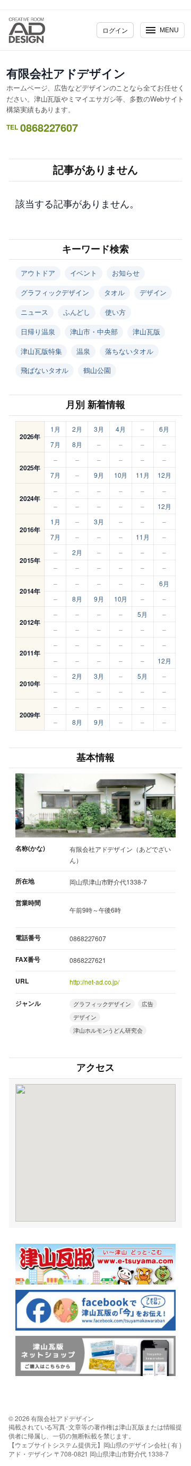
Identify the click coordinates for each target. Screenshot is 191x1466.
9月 (99, 474)
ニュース (34, 312)
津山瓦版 (146, 331)
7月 (55, 444)
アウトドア (38, 273)
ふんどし (77, 312)
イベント (84, 273)
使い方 (115, 312)
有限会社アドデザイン (66, 73)
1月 (55, 428)
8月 (77, 444)
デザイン (153, 292)
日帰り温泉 (38, 331)
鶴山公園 (97, 370)
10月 (121, 474)
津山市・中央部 (94, 331)
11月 (143, 474)
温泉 (83, 351)
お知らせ (126, 273)
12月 (164, 474)
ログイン (115, 29)
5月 (142, 613)
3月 (99, 428)
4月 (121, 428)
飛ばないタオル (44, 370)
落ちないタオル (129, 351)
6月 (164, 428)
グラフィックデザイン (55, 292)
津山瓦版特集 (41, 351)
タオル (114, 292)
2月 (77, 428)
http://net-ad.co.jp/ (94, 981)
